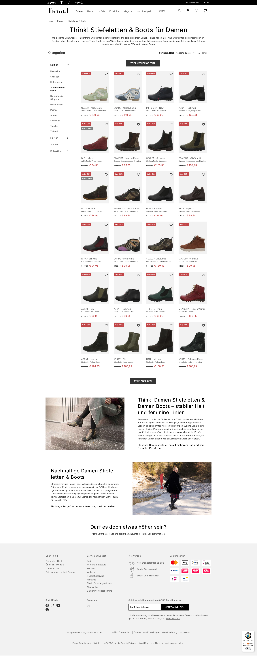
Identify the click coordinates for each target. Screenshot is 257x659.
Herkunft (91, 579)
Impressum (184, 632)
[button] (51, 2)
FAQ (89, 561)
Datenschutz (125, 632)
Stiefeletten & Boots (77, 21)
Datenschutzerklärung (139, 643)
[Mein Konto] (188, 10)
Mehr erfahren (173, 618)
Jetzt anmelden (174, 607)
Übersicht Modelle (55, 564)
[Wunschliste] (196, 10)
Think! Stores (52, 568)
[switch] (248, 648)
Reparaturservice (95, 576)
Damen (60, 21)
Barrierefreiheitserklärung (99, 590)
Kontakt (91, 568)
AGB (114, 632)
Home (50, 21)
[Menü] (252, 632)
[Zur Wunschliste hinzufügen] (106, 74)
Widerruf (91, 572)
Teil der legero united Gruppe (60, 572)
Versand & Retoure (96, 564)
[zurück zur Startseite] (58, 11)
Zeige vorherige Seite (143, 63)
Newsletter (92, 587)
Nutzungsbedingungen (166, 643)
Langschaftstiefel (156, 533)
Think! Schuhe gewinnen (99, 583)
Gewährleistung (169, 632)
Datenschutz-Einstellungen (147, 632)
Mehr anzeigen (143, 381)
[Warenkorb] (205, 10)
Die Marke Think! (54, 561)
